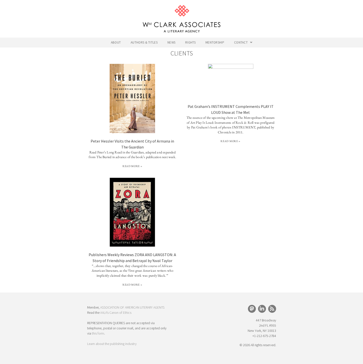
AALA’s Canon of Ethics (115, 312)
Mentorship (214, 42)
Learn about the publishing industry (112, 343)
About (116, 42)
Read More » (132, 166)
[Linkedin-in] (262, 309)
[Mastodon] (252, 309)
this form (98, 333)
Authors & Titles (144, 42)
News (171, 42)
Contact (241, 42)
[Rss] (272, 309)
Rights (190, 42)
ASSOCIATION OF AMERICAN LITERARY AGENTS (132, 307)
